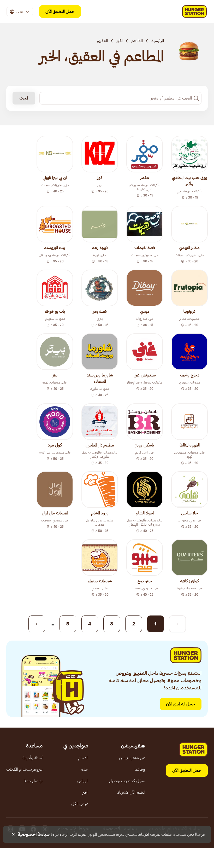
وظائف (139, 769)
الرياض (82, 781)
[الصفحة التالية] (36, 623)
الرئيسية (157, 41)
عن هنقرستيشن (132, 758)
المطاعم (137, 41)
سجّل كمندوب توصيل (127, 781)
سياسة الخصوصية (33, 834)
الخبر (119, 41)
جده (84, 769)
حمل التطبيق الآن (60, 11)
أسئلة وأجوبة (33, 758)
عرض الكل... (78, 804)
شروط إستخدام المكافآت (24, 769)
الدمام (83, 758)
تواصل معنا (33, 781)
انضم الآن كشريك (131, 792)
